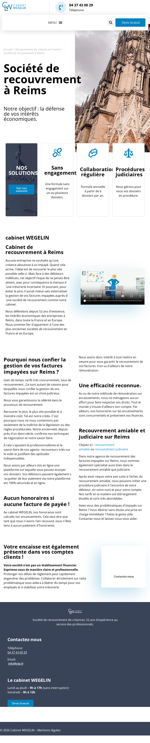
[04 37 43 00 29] (60, 7)
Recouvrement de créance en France (37, 49)
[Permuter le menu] (55, 22)
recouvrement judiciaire (111, 449)
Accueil (8, 49)
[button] (111, 23)
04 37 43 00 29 (81, 5)
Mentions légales (49, 730)
